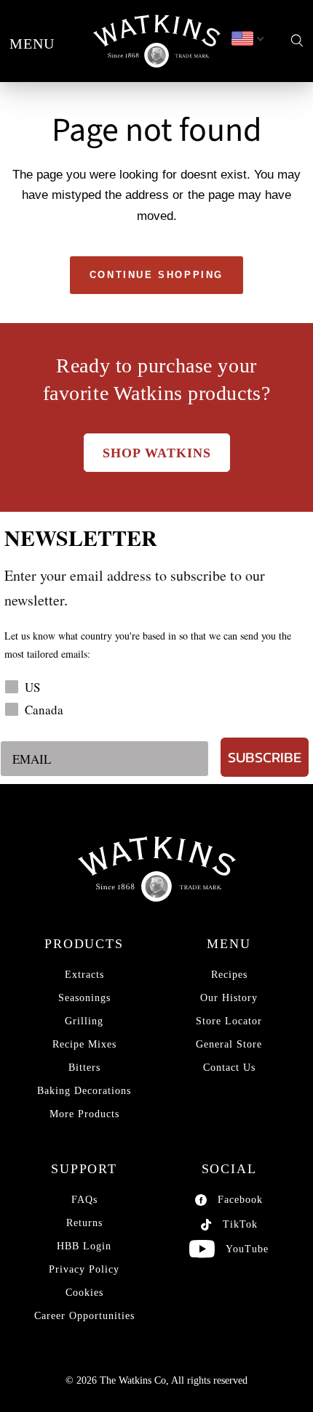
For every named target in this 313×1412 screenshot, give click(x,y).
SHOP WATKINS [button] (157, 453)
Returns (84, 1222)
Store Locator (229, 1021)
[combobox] (246, 39)
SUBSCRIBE (264, 757)
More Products (84, 1114)
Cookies (84, 1292)
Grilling (84, 1021)
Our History (229, 997)
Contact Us (229, 1067)
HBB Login (84, 1246)
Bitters (84, 1067)
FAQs (84, 1199)
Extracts (84, 974)
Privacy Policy (84, 1269)
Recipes (229, 974)
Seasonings (84, 997)
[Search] (297, 41)
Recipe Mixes (84, 1044)
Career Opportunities (84, 1315)
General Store (229, 1044)
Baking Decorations (84, 1090)
